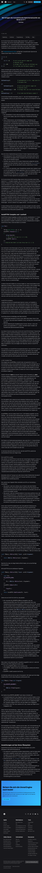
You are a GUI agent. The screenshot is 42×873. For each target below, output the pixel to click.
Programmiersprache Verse (9, 51)
